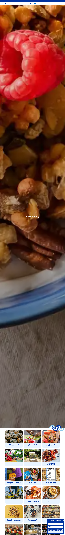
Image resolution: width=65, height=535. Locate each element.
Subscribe (56, 532)
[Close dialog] (63, 520)
